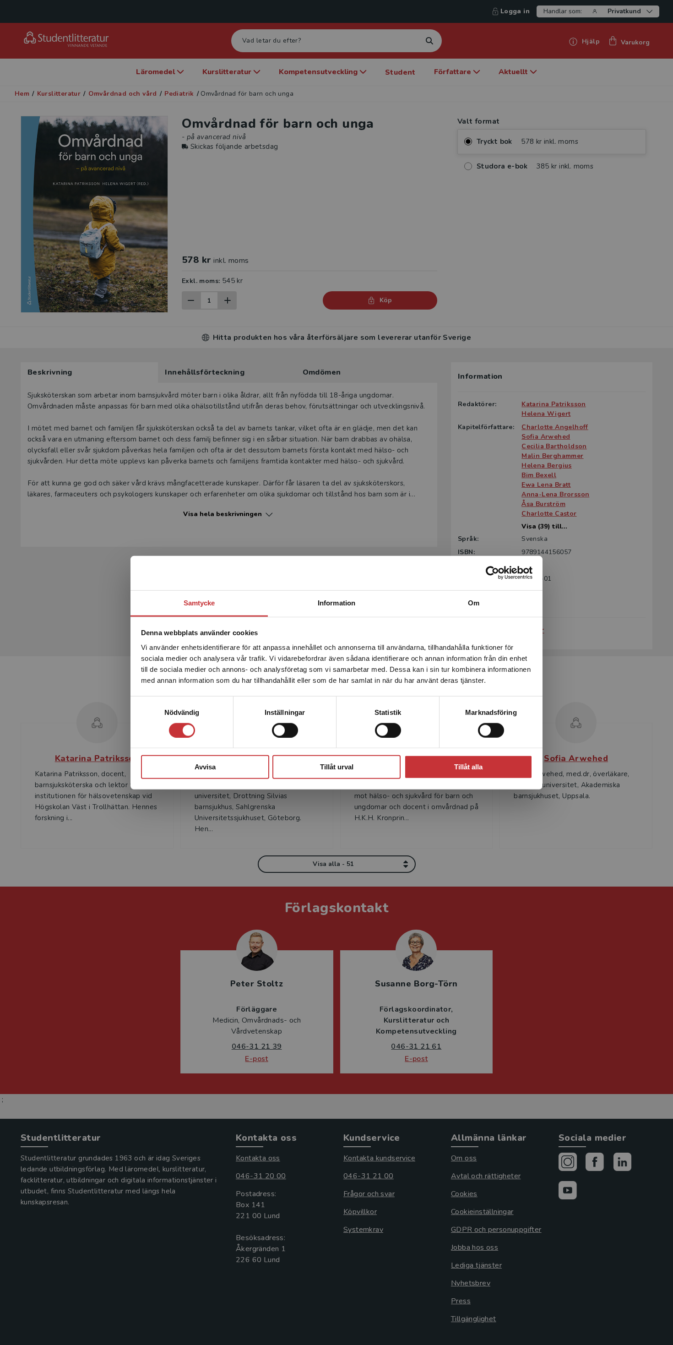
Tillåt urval (336, 767)
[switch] (285, 730)
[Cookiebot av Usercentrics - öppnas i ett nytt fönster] (492, 573)
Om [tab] (473, 602)
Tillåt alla (468, 767)
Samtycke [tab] (199, 602)
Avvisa (205, 767)
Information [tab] (336, 602)
